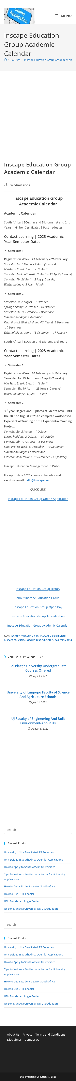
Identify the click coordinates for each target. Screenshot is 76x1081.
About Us (13, 1034)
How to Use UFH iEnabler (19, 894)
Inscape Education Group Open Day (38, 607)
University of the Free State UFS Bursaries (29, 852)
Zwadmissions (20, 185)
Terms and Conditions (50, 1034)
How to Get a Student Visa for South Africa (29, 886)
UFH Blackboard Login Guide (21, 901)
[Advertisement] (38, 121)
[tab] (38, 225)
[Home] (5, 60)
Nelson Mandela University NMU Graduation (31, 908)
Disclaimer (14, 1039)
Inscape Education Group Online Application (38, 499)
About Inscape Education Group (38, 598)
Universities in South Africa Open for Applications (33, 859)
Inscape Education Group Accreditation (38, 616)
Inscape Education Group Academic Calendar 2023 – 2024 (38, 640)
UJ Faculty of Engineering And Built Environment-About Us (38, 720)
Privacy (28, 1034)
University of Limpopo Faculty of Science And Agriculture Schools (38, 694)
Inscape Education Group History (38, 589)
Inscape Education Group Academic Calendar (38, 625)
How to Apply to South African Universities (29, 867)
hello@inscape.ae (37, 480)
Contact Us (32, 1039)
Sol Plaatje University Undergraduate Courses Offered (38, 668)
